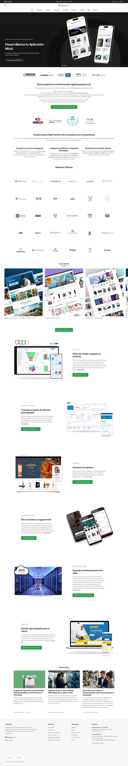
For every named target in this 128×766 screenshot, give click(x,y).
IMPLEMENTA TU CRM (80, 375)
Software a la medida (53, 737)
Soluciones (56, 10)
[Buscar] (5, 5)
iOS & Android (75, 737)
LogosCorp (11, 761)
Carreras (82, 10)
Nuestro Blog (64, 667)
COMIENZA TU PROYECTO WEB (31, 647)
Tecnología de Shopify (20, 761)
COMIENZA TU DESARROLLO (30, 429)
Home (32, 10)
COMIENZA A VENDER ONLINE (82, 482)
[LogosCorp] (64, 5)
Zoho (72, 740)
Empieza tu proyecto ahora (64, 330)
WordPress (74, 735)
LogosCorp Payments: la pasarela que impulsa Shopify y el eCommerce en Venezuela (29, 692)
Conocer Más (80, 369)
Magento (73, 727)
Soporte (95, 10)
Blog (88, 10)
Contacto (74, 10)
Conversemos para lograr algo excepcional (64, 107)
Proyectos (65, 10)
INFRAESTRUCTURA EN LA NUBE (83, 595)
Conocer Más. (25, 424)
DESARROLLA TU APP (29, 538)
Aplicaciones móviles (54, 732)
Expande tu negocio (12, 60)
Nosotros (39, 10)
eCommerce (51, 730)
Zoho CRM (51, 727)
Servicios (47, 10)
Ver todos (64, 266)
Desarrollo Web (52, 735)
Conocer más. (88, 476)
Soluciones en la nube (54, 740)
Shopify (73, 730)
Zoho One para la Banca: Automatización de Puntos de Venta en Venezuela (98, 692)
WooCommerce (75, 732)
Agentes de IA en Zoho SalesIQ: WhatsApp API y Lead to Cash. (61, 691)
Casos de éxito (64, 264)
